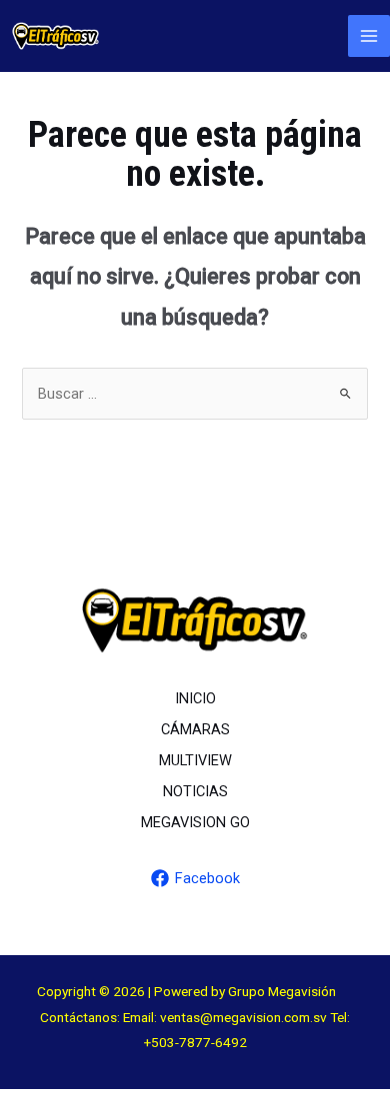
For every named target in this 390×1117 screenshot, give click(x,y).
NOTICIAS (195, 791)
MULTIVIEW (195, 760)
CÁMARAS (195, 729)
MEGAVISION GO (195, 822)
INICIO (195, 698)
